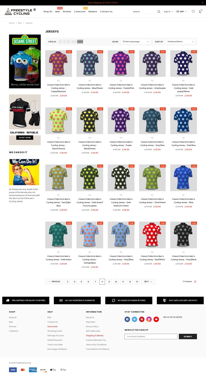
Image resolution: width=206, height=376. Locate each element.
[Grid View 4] (73, 42)
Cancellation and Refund (97, 349)
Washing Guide (55, 331)
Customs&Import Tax (96, 340)
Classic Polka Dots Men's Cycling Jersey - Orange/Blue (89, 259)
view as (52, 41)
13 (137, 281)
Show (115, 41)
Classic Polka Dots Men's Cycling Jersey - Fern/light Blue (58, 202)
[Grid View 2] (64, 42)
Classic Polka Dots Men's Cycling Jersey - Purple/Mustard (58, 88)
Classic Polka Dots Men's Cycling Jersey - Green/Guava (58, 145)
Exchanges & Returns (57, 349)
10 (116, 281)
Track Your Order (55, 344)
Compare (189, 281)
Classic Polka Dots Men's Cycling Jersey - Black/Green (89, 145)
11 (123, 281)
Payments (90, 322)
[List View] (60, 42)
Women (67, 11)
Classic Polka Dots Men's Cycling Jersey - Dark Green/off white (121, 202)
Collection (80, 11)
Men (57, 11)
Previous (55, 281)
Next (146, 281)
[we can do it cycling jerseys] (24, 172)
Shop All (12, 317)
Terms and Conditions (96, 344)
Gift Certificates (93, 331)
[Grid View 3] (69, 42)
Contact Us (53, 322)
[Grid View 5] (80, 42)
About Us (90, 317)
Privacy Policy (92, 326)
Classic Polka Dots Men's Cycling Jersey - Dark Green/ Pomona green (90, 202)
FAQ (49, 317)
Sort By (159, 41)
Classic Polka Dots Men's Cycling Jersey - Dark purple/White (183, 88)
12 (130, 281)
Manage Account (56, 335)
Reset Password (55, 340)
